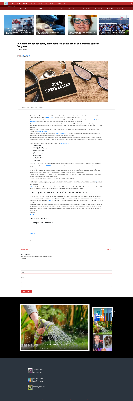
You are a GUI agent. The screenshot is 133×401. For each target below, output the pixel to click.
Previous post (24, 249)
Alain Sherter (33, 214)
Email (22, 277)
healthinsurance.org (64, 143)
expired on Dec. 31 (90, 120)
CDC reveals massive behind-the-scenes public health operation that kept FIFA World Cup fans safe (81, 32)
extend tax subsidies (49, 117)
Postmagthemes (87, 399)
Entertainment (49, 3)
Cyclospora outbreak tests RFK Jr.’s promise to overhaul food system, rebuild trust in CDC (113, 32)
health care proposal (61, 133)
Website (23, 282)
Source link (32, 233)
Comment (23, 258)
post (50, 200)
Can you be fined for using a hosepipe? (34, 8)
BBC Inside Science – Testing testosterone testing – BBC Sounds (100, 8)
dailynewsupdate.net (26, 55)
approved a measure (41, 124)
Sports (25, 3)
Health (31, 241)
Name (23, 272)
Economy (32, 3)
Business (40, 3)
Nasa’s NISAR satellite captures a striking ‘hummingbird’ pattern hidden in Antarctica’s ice (63, 8)
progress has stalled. (42, 131)
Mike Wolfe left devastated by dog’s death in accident (54, 345)
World (19, 3)
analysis (97, 181)
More (64, 3)
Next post (109, 249)
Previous (90, 311)
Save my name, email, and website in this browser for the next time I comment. (39, 288)
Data (31, 186)
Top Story (12, 3)
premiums (48, 165)
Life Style (58, 3)
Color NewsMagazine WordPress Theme (72, 399)
